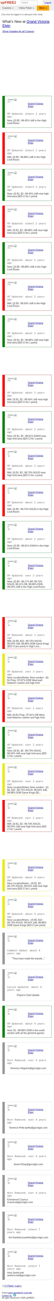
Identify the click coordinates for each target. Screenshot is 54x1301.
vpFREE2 (8, 2)
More (42, 8)
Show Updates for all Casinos (18, 31)
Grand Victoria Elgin (35, 105)
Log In (48, 3)
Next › (11, 1286)
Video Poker (25, 8)
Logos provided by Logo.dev (20, 1293)
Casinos (6, 8)
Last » (18, 1286)
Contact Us (7, 1295)
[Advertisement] (27, 64)
